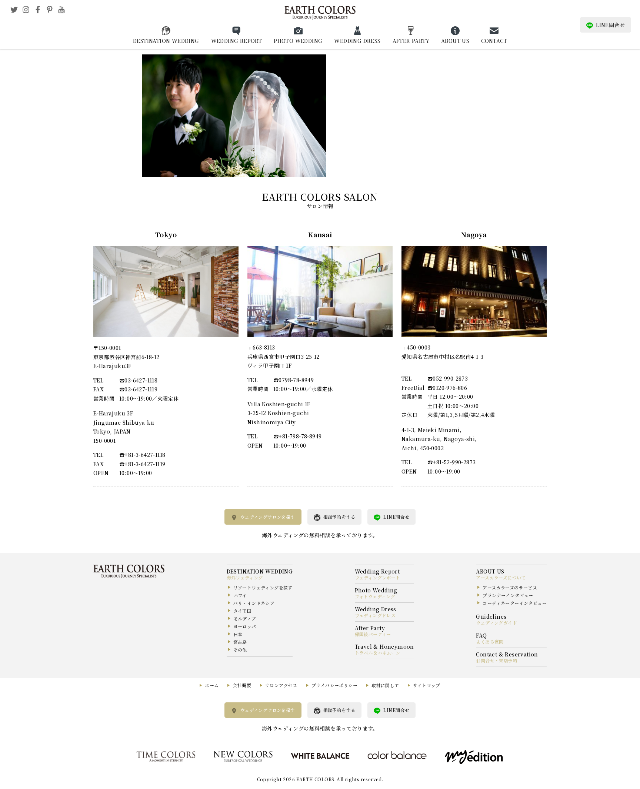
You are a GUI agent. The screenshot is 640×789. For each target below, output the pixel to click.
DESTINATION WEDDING (166, 40)
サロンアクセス (281, 685)
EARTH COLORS (315, 779)
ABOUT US (455, 40)
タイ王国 (242, 611)
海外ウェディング (245, 577)
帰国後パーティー (373, 634)
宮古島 (240, 642)
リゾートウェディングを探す (263, 587)
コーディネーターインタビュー (515, 603)
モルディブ (244, 618)
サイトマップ (426, 685)
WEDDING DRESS (357, 40)
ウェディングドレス (375, 615)
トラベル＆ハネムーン (377, 652)
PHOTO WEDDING (298, 40)
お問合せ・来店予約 (496, 660)
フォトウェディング (375, 596)
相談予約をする (339, 517)
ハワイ (240, 595)
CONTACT (494, 40)
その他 (240, 649)
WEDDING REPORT (236, 40)
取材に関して (385, 685)
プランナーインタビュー (508, 595)
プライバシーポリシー (334, 685)
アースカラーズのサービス (510, 587)
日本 (238, 634)
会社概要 (242, 685)
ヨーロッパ (244, 626)
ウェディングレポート (377, 577)
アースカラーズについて (501, 577)
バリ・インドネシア (254, 603)
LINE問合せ (610, 25)
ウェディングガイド (496, 622)
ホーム (212, 685)
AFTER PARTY (411, 40)
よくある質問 (489, 641)
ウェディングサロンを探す (267, 517)
